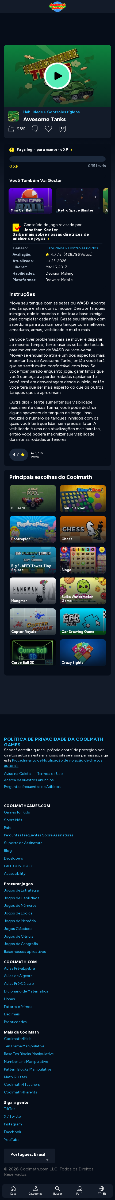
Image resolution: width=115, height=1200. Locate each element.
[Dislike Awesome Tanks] (35, 128)
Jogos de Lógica (18, 913)
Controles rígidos (63, 112)
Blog (8, 850)
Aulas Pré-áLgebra (19, 968)
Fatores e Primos (18, 1006)
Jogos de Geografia (21, 944)
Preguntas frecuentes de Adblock (32, 786)
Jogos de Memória (20, 921)
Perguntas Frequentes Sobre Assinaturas (39, 835)
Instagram (13, 1124)
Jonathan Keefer (41, 229)
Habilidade (33, 112)
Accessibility (14, 873)
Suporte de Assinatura (23, 843)
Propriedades (15, 1022)
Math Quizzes (15, 1077)
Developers (13, 858)
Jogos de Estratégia (21, 890)
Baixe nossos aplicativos (25, 951)
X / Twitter (13, 1116)
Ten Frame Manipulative (24, 1046)
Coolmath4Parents (20, 1092)
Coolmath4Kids (18, 1038)
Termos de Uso (50, 773)
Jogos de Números (20, 905)
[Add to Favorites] (48, 128)
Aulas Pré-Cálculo (19, 983)
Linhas (9, 999)
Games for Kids (17, 812)
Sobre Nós (13, 820)
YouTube (11, 1139)
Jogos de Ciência (18, 936)
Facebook (12, 1132)
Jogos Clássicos (18, 928)
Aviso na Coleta (17, 773)
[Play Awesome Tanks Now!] (57, 76)
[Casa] (57, 6)
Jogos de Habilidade (21, 898)
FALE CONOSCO (18, 866)
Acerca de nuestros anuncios (29, 780)
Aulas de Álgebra (18, 976)
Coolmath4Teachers (22, 1084)
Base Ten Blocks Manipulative (28, 1054)
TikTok (10, 1109)
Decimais (12, 1014)
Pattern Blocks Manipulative (27, 1069)
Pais (7, 827)
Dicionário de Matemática (26, 991)
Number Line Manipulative (26, 1061)
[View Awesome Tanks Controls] (62, 129)
